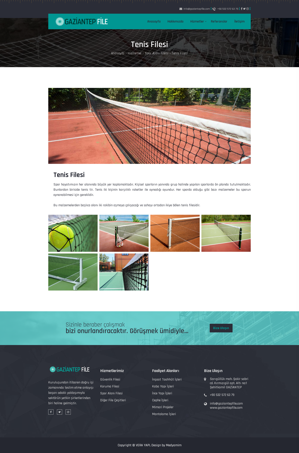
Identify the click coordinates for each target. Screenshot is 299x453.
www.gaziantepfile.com (226, 408)
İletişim (239, 21)
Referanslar (219, 21)
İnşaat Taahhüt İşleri (167, 379)
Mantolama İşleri (164, 414)
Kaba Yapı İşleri (163, 386)
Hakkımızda (175, 21)
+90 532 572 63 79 (227, 9)
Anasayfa (154, 21)
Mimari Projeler (163, 407)
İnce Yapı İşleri (162, 393)
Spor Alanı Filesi (157, 53)
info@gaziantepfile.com (226, 403)
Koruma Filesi (109, 386)
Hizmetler (197, 21)
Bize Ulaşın (221, 328)
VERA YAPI (143, 445)
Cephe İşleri (160, 400)
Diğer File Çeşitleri (113, 400)
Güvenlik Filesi (110, 379)
